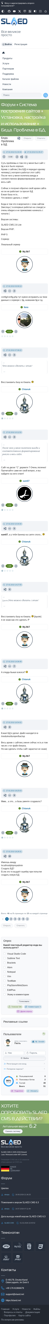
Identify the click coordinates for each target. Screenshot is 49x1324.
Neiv (26, 307)
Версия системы (9, 219)
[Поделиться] (19, 138)
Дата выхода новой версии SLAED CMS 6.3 (23, 1216)
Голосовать (24, 1001)
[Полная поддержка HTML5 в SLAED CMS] (29, 1246)
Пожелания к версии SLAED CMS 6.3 (20, 1202)
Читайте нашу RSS (30, 11)
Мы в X (19, 11)
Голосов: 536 (17, 1007)
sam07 (26, 481)
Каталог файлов (10, 79)
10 (10, 856)
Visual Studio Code (16, 954)
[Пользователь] (9, 291)
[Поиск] (45, 95)
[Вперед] (27, 919)
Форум (8, 105)
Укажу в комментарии (18, 994)
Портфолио (10, 1315)
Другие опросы (26, 1011)
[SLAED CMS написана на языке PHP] (6, 1246)
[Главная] (3, 52)
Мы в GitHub (9, 11)
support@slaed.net (15, 1294)
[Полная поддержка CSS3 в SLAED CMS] (40, 1246)
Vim (9, 976)
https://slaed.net (13, 1300)
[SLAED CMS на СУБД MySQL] (18, 1246)
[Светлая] (3, 11)
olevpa (6, 1195)
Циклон (5, 1188)
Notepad (11, 972)
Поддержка (8, 74)
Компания (7, 89)
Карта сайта (25, 1315)
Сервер (5, 239)
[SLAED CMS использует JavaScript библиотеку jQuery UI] (18, 1258)
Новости (6, 84)
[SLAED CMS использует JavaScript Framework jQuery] (6, 1258)
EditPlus (11, 990)
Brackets (11, 963)
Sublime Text (13, 958)
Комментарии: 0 (34, 1007)
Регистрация (20, 44)
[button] (7, 44)
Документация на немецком (35, 11)
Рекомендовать (45, 11)
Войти (26, 1058)
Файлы (36, 1309)
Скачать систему (12, 1131)
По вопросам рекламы (12, 1320)
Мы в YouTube (14, 11)
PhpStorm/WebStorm (17, 985)
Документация (32, 1312)
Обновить (34, 1091)
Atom (9, 967)
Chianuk (26, 389)
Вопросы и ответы (13, 1312)
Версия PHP (7, 229)
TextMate (11, 981)
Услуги (5, 63)
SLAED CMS (6, 1152)
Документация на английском (40, 11)
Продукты (7, 58)
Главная (5, 1309)
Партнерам (8, 69)
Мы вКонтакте (24, 11)
